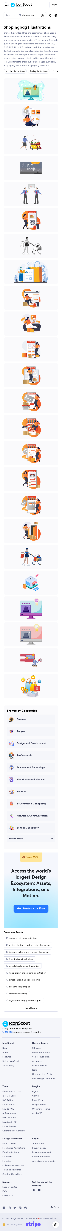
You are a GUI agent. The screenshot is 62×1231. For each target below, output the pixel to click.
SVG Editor (7, 1100)
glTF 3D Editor (9, 1095)
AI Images (37, 1061)
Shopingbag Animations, (16, 65)
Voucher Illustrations (15, 71)
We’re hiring (8, 1065)
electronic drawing (18, 993)
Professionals (24, 755)
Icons (34, 1069)
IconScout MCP (9, 1122)
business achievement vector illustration (28, 952)
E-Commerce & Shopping (31, 803)
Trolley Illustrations (39, 71)
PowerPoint (37, 1100)
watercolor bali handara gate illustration (29, 945)
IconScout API (9, 1117)
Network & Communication (32, 816)
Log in (54, 5)
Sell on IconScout (10, 1061)
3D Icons (36, 1048)
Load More (31, 1008)
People (21, 731)
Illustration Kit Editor (12, 1091)
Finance (21, 791)
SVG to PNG (8, 1108)
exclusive (11, 58)
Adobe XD (37, 1113)
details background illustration (24, 966)
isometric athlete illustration (23, 938)
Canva (35, 1095)
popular (21, 58)
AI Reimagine (9, 1113)
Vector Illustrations (41, 1056)
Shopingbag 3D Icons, (45, 61)
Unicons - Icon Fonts (42, 1074)
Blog (4, 1048)
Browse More (15, 838)
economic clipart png (19, 986)
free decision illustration (21, 959)
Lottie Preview (9, 1126)
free (25, 32)
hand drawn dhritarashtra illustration (27, 972)
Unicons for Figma (41, 1108)
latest (28, 58)
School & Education (28, 828)
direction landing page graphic (24, 979)
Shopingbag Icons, (37, 65)
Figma (35, 1091)
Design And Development (31, 743)
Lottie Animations (41, 1052)
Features (6, 1056)
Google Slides (39, 1104)
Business (21, 719)
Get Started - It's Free (31, 908)
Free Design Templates (43, 1078)
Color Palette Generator (14, 1130)
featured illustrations (46, 58)
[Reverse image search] (42, 15)
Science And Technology (31, 767)
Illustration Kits (39, 1065)
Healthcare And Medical (31, 779)
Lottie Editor (8, 1104)
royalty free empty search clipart (25, 1000)
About (5, 1052)
